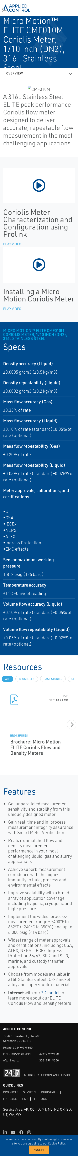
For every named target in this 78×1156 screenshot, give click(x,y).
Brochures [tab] (27, 679)
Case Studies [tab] (53, 679)
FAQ (24, 1099)
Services (29, 1092)
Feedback (39, 1099)
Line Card (10, 1099)
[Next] (71, 724)
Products (10, 1092)
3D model (50, 992)
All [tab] (7, 679)
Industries (49, 1092)
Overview (14, 73)
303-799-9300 (23, 1047)
